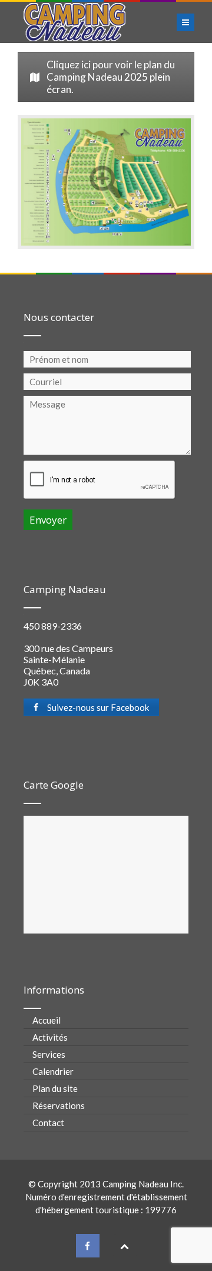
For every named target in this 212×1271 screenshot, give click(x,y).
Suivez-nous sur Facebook (98, 707)
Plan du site (55, 1088)
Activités (50, 1037)
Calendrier (53, 1071)
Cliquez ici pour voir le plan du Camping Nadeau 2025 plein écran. (111, 76)
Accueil (46, 1020)
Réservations (58, 1105)
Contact (48, 1122)
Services (48, 1054)
